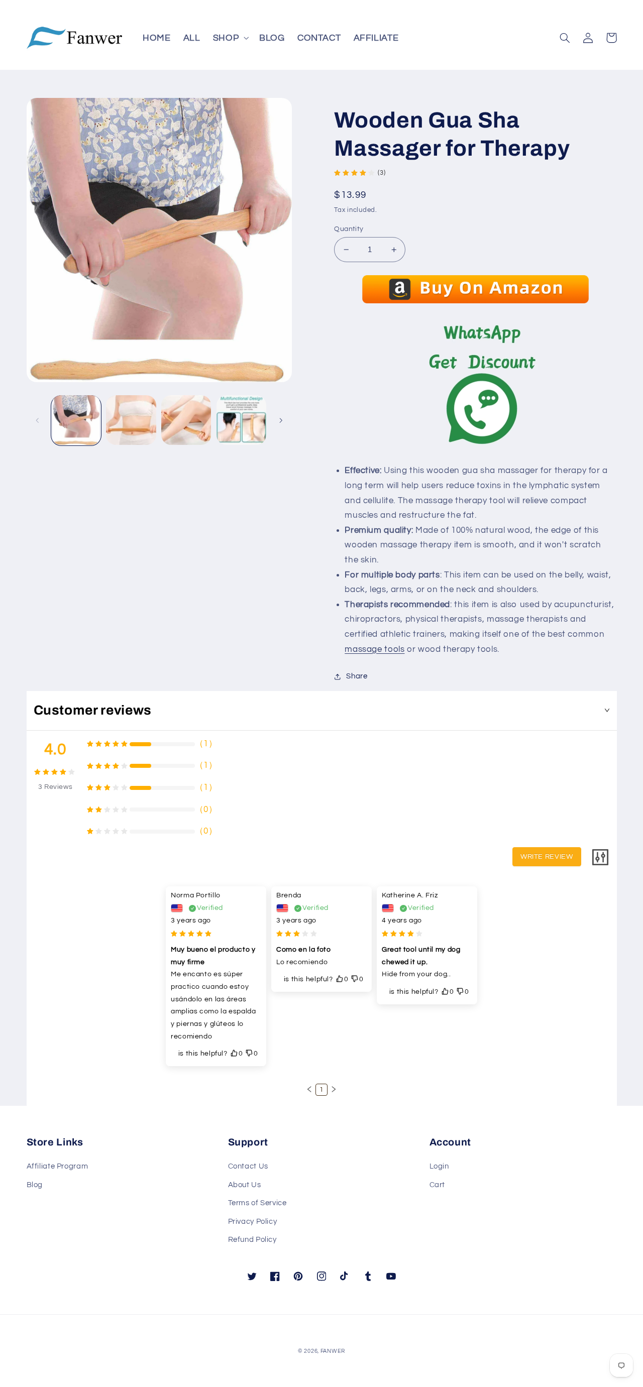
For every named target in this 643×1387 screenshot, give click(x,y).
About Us (244, 1185)
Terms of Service (257, 1203)
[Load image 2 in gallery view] (131, 420)
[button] (229, 38)
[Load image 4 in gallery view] (241, 420)
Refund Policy (252, 1239)
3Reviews (55, 786)
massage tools (374, 649)
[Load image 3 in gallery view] (186, 420)
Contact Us (248, 1166)
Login (439, 1166)
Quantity (348, 229)
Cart (438, 1185)
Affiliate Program (57, 1166)
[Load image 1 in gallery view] (76, 420)
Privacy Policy (252, 1221)
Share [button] (356, 676)
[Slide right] (281, 420)
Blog (35, 1185)
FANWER (332, 1351)
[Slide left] (38, 420)
